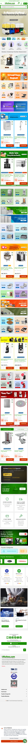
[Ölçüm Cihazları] (14, 312)
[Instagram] (10, 637)
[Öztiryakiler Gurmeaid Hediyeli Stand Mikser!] (21, 61)
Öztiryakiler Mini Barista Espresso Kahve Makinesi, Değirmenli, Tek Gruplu (6, 360)
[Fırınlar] (7, 228)
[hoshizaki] (18, 561)
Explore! (22, 488)
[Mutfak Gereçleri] (7, 95)
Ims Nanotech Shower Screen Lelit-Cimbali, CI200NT (20, 415)
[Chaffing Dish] (21, 286)
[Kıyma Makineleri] (7, 201)
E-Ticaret (10, 700)
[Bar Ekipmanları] (21, 321)
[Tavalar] (21, 95)
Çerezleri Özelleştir (14, 738)
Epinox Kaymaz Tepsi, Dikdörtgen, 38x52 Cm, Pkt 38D (7, 415)
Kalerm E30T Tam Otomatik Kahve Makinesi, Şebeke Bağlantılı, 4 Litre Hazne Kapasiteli (20, 360)
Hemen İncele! (15, 643)
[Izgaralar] (21, 236)
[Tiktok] (15, 637)
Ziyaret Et (22, 533)
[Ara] (26, 7)
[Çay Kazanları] (7, 329)
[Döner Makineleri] (21, 201)
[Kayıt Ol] (24, 650)
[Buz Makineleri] (7, 193)
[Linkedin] (20, 637)
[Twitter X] (18, 637)
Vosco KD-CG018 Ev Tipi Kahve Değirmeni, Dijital (21, 451)
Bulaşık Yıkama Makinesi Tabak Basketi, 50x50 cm (21, 137)
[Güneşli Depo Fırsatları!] (14, 23)
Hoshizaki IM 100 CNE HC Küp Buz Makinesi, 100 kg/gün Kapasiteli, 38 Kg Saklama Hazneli (6, 175)
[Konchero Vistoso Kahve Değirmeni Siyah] (21, 376)
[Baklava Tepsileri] (7, 321)
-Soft (7, 700)
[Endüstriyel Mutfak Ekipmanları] (14, 210)
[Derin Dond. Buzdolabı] (14, 219)
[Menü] (1, 3)
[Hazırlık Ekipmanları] (21, 86)
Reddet (18, 733)
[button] (1, 39)
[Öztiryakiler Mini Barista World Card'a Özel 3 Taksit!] (7, 61)
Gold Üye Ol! (7, 474)
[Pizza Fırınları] (7, 236)
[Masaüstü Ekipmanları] (21, 329)
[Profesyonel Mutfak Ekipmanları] (7, 86)
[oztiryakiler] (6, 561)
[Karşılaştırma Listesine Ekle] (12, 124)
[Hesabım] (21, 3)
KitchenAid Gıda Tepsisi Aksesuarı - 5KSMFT (5, 451)
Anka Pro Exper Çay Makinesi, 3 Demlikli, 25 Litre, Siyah (7, 268)
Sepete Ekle (10, 145)
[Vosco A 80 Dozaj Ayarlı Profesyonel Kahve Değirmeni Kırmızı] (21, 385)
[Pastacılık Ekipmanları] (14, 303)
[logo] (9, 4)
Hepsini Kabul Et (14, 741)
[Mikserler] (21, 193)
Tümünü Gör (23, 556)
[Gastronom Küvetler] (21, 294)
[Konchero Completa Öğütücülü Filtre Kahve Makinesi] (7, 385)
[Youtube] (7, 637)
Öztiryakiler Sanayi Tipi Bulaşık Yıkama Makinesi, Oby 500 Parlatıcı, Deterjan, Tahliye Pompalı (7, 137)
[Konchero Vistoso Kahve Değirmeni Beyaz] (7, 376)
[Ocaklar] (21, 228)
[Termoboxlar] (7, 294)
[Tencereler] (7, 286)
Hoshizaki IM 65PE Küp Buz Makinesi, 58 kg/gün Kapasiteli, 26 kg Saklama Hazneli (21, 175)
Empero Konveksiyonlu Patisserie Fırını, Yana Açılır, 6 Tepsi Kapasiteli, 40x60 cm (20, 268)
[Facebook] (13, 637)
